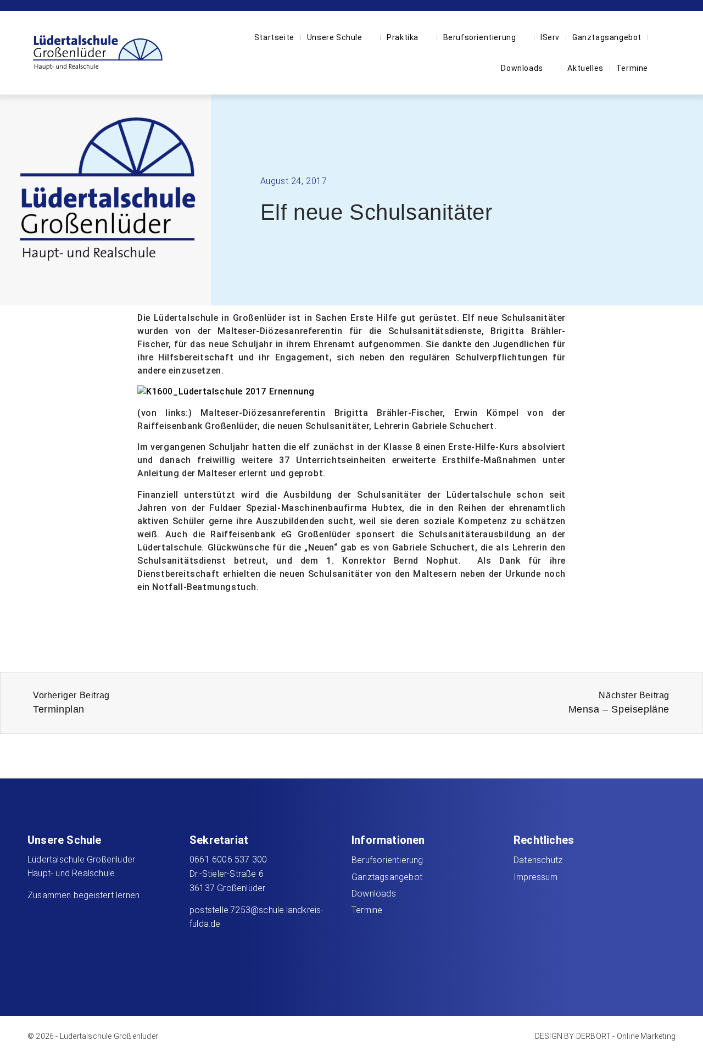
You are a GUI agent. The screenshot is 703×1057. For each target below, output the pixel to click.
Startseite (274, 37)
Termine (632, 68)
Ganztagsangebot (606, 37)
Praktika (403, 37)
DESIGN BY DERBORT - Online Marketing (605, 1036)
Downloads (522, 68)
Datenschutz (538, 860)
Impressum (535, 877)
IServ (550, 37)
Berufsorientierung (479, 37)
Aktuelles (585, 68)
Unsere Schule (334, 37)
